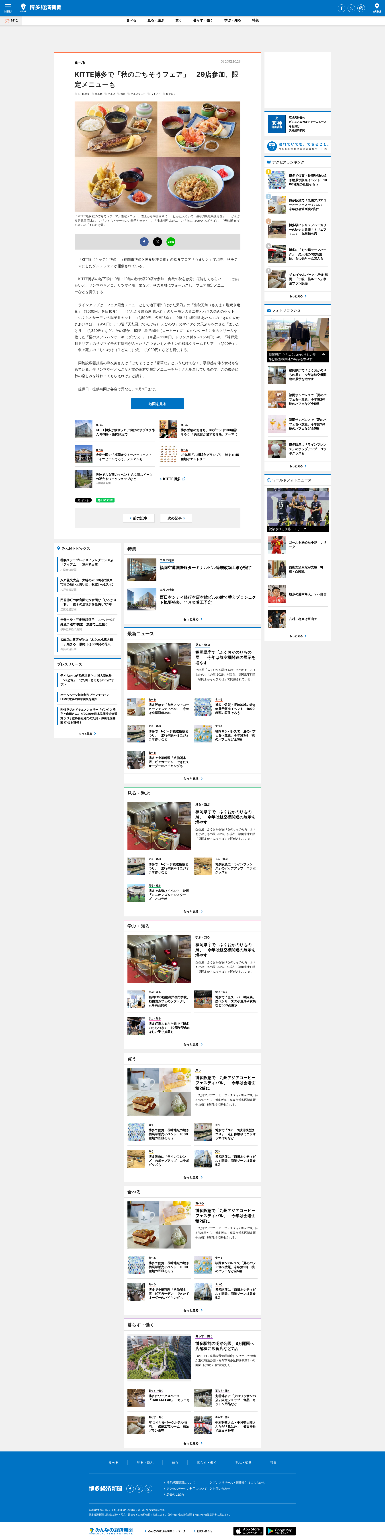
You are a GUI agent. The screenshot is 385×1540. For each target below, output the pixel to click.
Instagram (361, 8)
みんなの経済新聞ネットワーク (111, 1531)
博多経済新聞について (180, 1482)
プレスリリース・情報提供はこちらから (239, 1482)
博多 (123, 93)
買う (178, 20)
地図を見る (157, 403)
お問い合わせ (221, 1488)
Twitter (351, 8)
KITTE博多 (84, 93)
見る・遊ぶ (155, 20)
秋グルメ (171, 93)
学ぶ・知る (232, 20)
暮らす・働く (203, 20)
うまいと (156, 93)
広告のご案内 (175, 1494)
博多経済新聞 (40, 7)
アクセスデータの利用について (186, 1488)
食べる (131, 20)
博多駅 (98, 93)
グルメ (111, 93)
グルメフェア (138, 93)
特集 (255, 20)
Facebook (341, 8)
